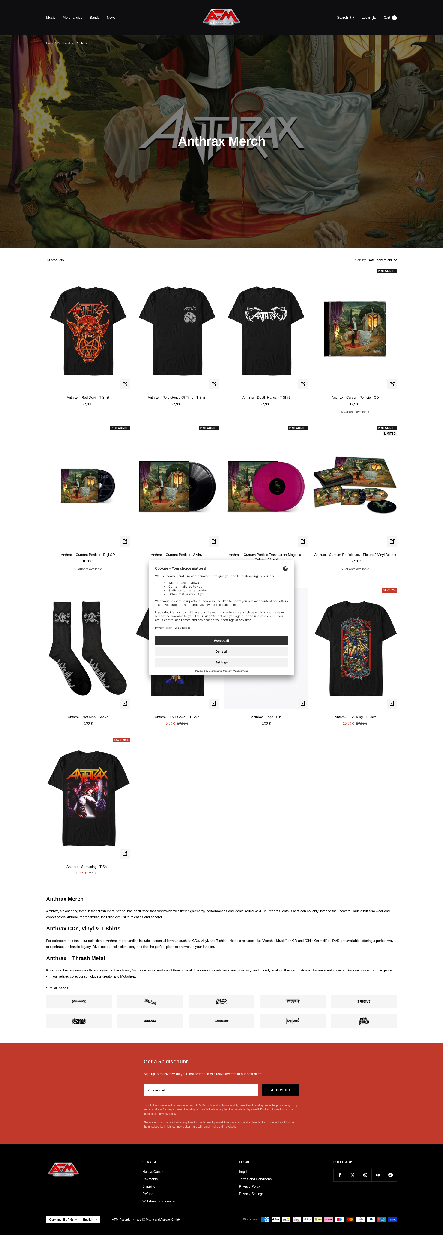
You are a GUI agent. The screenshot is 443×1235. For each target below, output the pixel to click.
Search (343, 17)
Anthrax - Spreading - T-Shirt (87, 867)
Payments (150, 1179)
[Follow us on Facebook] (339, 1175)
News (111, 17)
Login (366, 17)
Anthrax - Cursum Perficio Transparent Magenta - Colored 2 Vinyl (266, 557)
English (88, 1219)
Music (50, 17)
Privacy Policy (250, 1186)
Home (50, 43)
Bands (94, 17)
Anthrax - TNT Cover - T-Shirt (177, 717)
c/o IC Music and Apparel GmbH (158, 1219)
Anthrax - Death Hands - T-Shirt (266, 397)
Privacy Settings (251, 1194)
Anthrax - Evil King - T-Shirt (355, 717)
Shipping (148, 1186)
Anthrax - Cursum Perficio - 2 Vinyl (177, 555)
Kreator (107, 976)
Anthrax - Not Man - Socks (88, 717)
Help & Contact (153, 1172)
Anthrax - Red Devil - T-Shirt (88, 397)
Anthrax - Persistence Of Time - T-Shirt (177, 397)
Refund (147, 1194)
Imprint (244, 1172)
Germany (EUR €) (61, 1219)
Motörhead (128, 976)
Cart (389, 17)
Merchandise (72, 17)
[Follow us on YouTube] (377, 1175)
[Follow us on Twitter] (352, 1175)
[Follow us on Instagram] (365, 1175)
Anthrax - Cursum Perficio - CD (355, 397)
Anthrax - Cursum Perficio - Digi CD (88, 555)
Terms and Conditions (255, 1179)
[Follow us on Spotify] (390, 1175)
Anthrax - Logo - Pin (266, 717)
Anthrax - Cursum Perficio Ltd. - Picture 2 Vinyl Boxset (355, 555)
